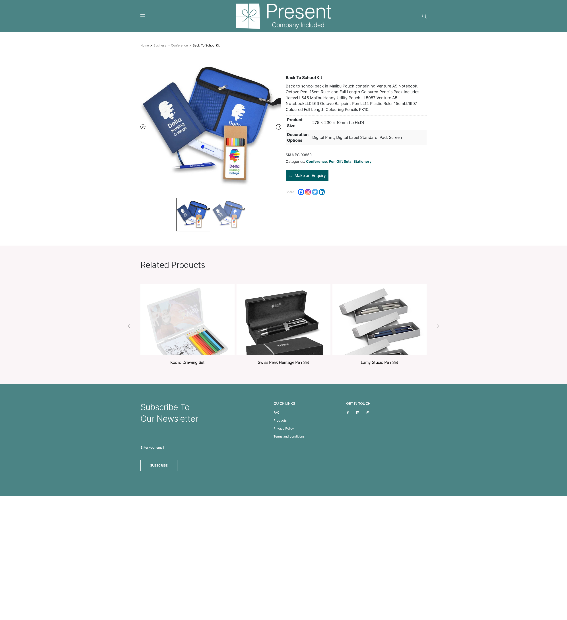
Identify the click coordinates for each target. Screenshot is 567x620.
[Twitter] (315, 192)
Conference (179, 45)
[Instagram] (308, 192)
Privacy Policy (284, 428)
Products (280, 420)
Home (144, 45)
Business (159, 45)
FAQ (277, 412)
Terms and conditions (289, 436)
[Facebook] (301, 192)
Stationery (362, 161)
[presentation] (130, 326)
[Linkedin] (322, 192)
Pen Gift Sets (340, 161)
